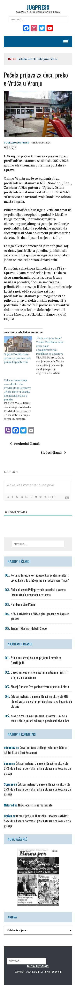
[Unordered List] (31, 497)
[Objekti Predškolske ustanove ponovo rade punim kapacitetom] (18, 344)
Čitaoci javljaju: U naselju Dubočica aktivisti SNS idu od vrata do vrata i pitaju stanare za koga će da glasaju (41, 701)
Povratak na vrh (53, 971)
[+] (54, 496)
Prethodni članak (27, 443)
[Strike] (21, 497)
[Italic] (12, 497)
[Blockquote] (35, 497)
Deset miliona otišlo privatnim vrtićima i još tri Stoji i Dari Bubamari (36, 750)
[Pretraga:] (38, 19)
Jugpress (23, 142)
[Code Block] (40, 497)
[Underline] (17, 497)
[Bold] (7, 497)
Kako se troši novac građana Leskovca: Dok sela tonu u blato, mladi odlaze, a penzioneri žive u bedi (40, 718)
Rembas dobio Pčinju (23, 604)
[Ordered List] (26, 497)
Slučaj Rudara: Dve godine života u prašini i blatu (40, 686)
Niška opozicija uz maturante (35, 805)
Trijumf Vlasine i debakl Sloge (29, 628)
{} (49, 496)
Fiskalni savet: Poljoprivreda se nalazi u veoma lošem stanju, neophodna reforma (38, 592)
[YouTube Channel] (50, 28)
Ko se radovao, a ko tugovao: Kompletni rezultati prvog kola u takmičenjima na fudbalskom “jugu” (40, 578)
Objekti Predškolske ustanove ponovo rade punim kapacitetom (17, 358)
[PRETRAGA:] (26, 961)
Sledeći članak (51, 452)
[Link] (45, 497)
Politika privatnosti (38, 966)
